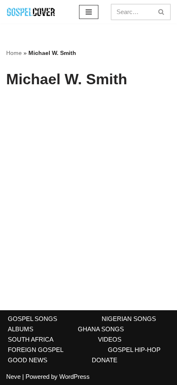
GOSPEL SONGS (32, 318)
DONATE (104, 360)
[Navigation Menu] (88, 12)
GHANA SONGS (101, 329)
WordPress (74, 376)
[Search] (161, 12)
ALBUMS (20, 329)
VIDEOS (109, 339)
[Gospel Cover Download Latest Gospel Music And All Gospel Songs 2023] (31, 12)
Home (14, 53)
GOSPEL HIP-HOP (134, 349)
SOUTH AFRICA (31, 339)
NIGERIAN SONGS (129, 318)
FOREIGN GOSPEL (35, 349)
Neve (13, 376)
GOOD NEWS (27, 360)
